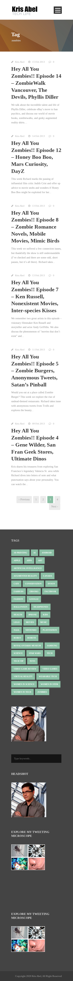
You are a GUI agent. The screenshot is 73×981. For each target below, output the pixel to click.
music (43, 622)
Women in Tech (22, 692)
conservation (33, 584)
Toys (32, 661)
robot (17, 638)
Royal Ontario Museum (27, 645)
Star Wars (35, 653)
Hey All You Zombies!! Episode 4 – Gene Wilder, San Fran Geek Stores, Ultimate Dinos (35, 445)
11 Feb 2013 (38, 349)
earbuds (18, 591)
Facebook (50, 591)
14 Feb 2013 (38, 136)
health (18, 614)
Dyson (51, 584)
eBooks (34, 591)
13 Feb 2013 (38, 205)
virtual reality (23, 676)
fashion (18, 599)
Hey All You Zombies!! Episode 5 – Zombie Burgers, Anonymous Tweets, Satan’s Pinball (35, 371)
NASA (16, 630)
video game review (25, 669)
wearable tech (48, 676)
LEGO (17, 622)
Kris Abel (20, 61)
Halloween (20, 607)
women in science (24, 684)
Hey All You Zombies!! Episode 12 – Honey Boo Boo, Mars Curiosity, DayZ (36, 157)
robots (31, 638)
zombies (42, 692)
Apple (17, 560)
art (40, 560)
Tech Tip (18, 661)
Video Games (49, 669)
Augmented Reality (25, 576)
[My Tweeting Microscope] (30, 858)
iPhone (32, 614)
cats (16, 584)
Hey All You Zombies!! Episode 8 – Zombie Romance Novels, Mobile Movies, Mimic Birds (35, 227)
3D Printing (20, 553)
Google (34, 599)
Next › (54, 506)
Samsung (52, 645)
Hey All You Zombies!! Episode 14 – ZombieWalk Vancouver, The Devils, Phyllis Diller (36, 83)
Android (47, 553)
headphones (41, 607)
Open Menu (58, 10)
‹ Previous (24, 499)
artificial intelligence (28, 568)
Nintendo (30, 630)
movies (30, 622)
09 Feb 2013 (38, 423)
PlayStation (50, 630)
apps (29, 560)
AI (34, 553)
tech (50, 653)
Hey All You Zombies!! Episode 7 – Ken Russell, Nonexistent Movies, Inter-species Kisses (35, 296)
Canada (47, 576)
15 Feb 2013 (38, 61)
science (18, 653)
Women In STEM (49, 684)
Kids (45, 614)
